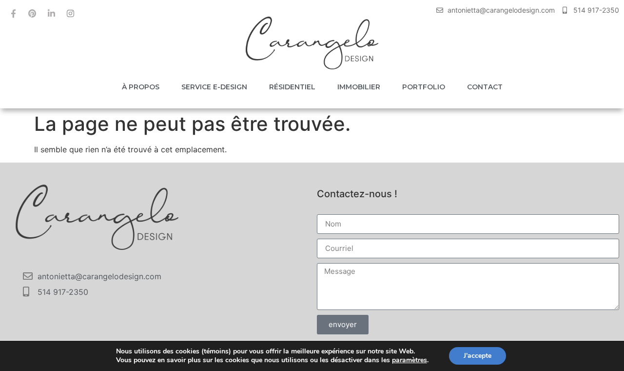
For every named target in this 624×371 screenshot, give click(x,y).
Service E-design (214, 86)
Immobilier (358, 86)
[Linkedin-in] (51, 13)
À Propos (140, 86)
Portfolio (423, 86)
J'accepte (477, 355)
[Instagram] (70, 13)
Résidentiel (292, 86)
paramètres (409, 360)
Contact (485, 86)
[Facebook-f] (13, 13)
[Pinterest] (32, 13)
